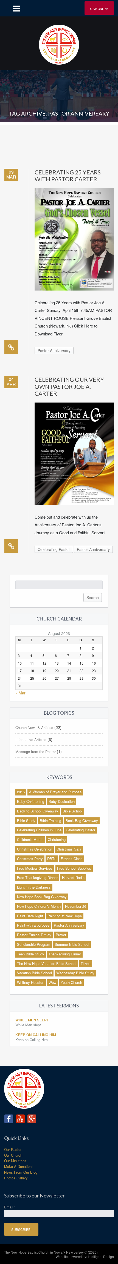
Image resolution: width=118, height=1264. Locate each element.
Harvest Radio (73, 877)
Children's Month (30, 839)
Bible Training (50, 820)
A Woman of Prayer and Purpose (55, 791)
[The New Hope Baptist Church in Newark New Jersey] (59, 42)
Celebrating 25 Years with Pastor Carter (68, 175)
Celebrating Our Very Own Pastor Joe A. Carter (69, 386)
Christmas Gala (69, 849)
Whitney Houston (30, 982)
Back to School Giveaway (37, 811)
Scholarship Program (33, 944)
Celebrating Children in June (39, 829)
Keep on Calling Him (35, 1034)
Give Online (99, 8)
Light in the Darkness (34, 887)
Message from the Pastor (35, 751)
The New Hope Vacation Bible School (46, 963)
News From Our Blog (20, 1172)
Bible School (73, 811)
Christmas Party (30, 858)
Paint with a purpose (33, 925)
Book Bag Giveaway (82, 820)
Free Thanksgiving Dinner (37, 877)
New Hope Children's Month (39, 906)
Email (10, 1207)
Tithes (86, 963)
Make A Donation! (18, 1166)
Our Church (13, 1155)
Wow (52, 982)
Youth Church (71, 982)
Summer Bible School (72, 944)
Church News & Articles (34, 727)
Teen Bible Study (30, 953)
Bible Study (26, 820)
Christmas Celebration (34, 849)
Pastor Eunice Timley (34, 934)
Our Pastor (12, 1149)
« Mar (20, 693)
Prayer (61, 934)
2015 (21, 791)
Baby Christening (30, 801)
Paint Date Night (30, 915)
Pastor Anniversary (54, 350)
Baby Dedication (62, 801)
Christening (57, 839)
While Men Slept (32, 1019)
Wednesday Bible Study (75, 972)
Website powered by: (85, 1256)
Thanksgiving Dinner (65, 953)
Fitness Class (72, 858)
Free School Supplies (74, 868)
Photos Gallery (16, 1177)
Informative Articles (30, 739)
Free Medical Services (35, 868)
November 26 (75, 906)
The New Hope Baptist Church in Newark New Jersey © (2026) (51, 1252)
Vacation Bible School (34, 972)
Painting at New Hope (64, 915)
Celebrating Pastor (54, 549)
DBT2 (51, 858)
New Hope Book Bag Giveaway (42, 896)
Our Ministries (15, 1160)
